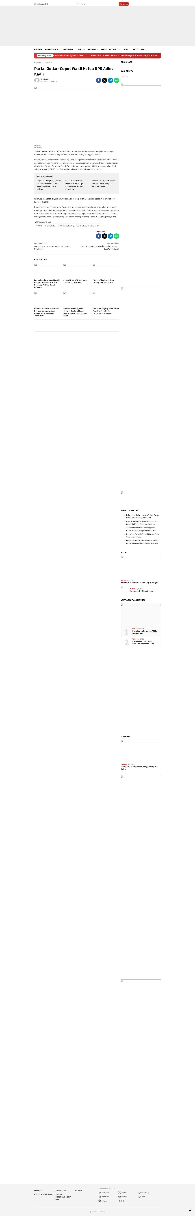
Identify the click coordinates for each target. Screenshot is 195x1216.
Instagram (105, 1197)
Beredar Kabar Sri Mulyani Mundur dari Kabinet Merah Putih (52, 246)
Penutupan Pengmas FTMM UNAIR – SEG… (144, 632)
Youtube (124, 1197)
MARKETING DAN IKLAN (43, 1194)
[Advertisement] (97, 26)
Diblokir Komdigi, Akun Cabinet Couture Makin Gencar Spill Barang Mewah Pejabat (75, 312)
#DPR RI (39, 226)
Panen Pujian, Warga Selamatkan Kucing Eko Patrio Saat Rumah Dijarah (99, 246)
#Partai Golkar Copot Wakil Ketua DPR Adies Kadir (79, 226)
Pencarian (124, 4)
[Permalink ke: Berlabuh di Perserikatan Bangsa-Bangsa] (141, 567)
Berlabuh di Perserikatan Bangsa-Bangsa (139, 582)
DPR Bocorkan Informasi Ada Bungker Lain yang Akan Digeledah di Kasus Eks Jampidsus (46, 312)
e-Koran (124, 764)
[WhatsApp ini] (116, 80)
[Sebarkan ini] (98, 80)
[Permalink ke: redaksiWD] (37, 80)
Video (134, 629)
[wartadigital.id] (41, 4)
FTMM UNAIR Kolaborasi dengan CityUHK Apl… (139, 768)
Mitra (123, 580)
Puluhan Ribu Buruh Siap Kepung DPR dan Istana (103, 281)
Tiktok (143, 1197)
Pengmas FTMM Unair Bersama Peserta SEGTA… (144, 642)
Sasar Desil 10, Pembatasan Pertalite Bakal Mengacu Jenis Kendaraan (103, 184)
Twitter (123, 1193)
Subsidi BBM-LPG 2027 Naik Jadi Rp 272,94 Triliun (75, 281)
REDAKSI (78, 1190)
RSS (122, 1201)
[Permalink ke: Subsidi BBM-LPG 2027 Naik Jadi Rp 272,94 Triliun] (76, 270)
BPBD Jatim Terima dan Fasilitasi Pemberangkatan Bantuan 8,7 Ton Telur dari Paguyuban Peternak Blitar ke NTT (119, 55)
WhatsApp (145, 1193)
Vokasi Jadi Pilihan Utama (141, 591)
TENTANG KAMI (60, 1190)
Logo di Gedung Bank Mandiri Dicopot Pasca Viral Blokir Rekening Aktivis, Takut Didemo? (47, 283)
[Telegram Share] (110, 80)
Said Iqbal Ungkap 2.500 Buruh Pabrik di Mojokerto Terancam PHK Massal (106, 310)
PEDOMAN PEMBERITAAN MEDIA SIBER (63, 1197)
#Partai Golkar (50, 226)
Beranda (38, 1190)
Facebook (105, 1193)
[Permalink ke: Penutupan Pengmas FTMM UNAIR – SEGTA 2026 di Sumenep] (141, 614)
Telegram (104, 1201)
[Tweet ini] (104, 80)
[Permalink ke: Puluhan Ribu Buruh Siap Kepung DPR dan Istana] (106, 270)
